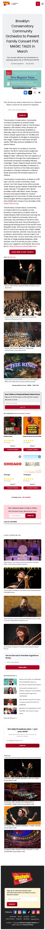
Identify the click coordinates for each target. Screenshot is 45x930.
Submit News (10, 919)
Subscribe (23, 667)
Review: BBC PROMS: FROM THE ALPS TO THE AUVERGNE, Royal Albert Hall (21, 850)
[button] (38, 4)
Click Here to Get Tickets (22, 252)
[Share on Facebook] (25, 92)
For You (12, 257)
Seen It (12, 446)
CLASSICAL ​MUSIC (15, 4)
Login (32, 4)
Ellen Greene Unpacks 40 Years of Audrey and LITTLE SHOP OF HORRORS (29, 702)
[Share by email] (39, 92)
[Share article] (35, 92)
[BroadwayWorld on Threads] (33, 912)
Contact (26, 917)
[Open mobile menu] (42, 4)
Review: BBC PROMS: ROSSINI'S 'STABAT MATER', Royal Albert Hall (22, 827)
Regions (19, 919)
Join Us (33, 917)
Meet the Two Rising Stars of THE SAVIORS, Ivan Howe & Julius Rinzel (30, 711)
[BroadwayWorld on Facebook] (15, 912)
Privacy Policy (28, 925)
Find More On (21, 497)
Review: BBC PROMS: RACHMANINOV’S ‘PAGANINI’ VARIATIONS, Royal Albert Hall (19, 803)
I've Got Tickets (12, 449)
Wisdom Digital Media (28, 923)
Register (26, 4)
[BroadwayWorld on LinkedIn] (24, 912)
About (20, 917)
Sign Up (22, 115)
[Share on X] (30, 92)
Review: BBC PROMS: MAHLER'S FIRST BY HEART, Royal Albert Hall (22, 779)
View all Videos (9, 718)
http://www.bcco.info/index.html (22, 246)
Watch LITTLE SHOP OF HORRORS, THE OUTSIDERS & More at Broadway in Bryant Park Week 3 (30, 682)
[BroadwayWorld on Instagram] (20, 912)
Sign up (22, 746)
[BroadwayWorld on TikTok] (29, 912)
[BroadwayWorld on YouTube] (38, 912)
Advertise (13, 917)
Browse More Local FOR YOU (25, 385)
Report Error (35, 919)
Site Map (26, 919)
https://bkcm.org (11, 203)
